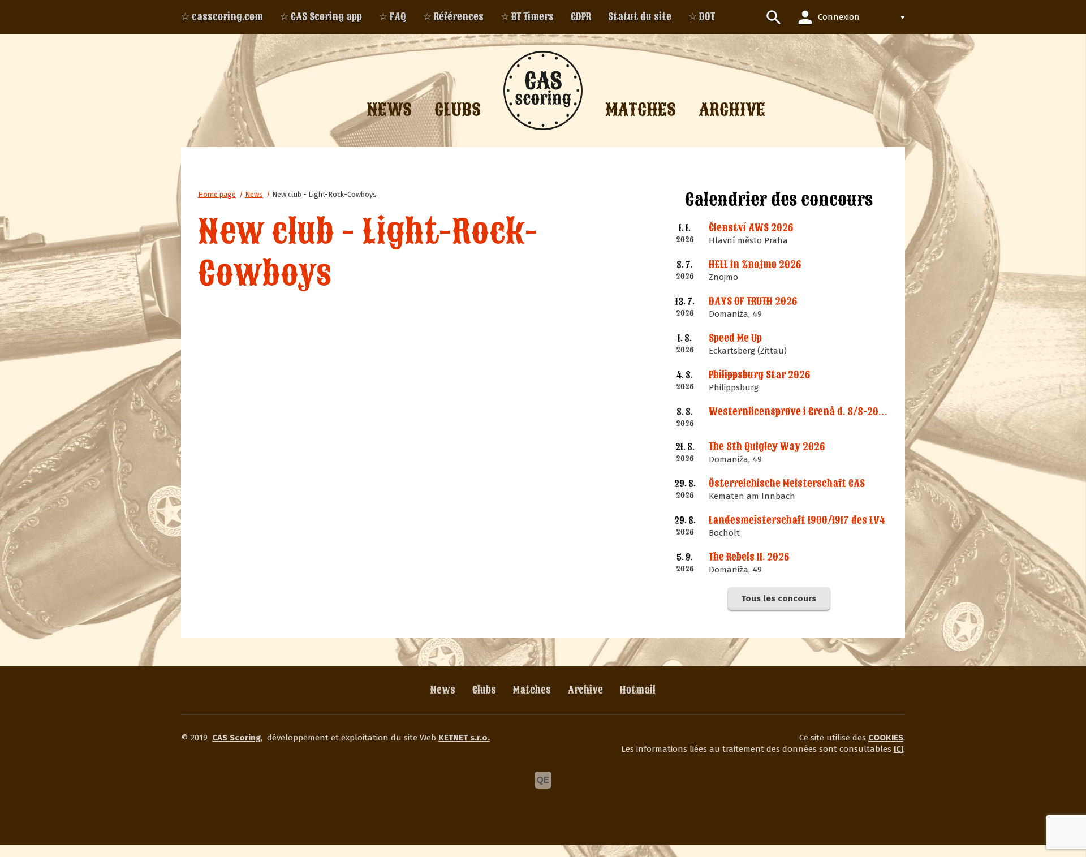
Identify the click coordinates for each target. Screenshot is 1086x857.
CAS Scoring (236, 738)
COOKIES (885, 738)
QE (543, 780)
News (254, 194)
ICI (898, 749)
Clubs (484, 689)
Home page (217, 194)
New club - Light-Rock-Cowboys (324, 194)
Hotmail (638, 689)
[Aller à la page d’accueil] (543, 90)
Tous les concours (779, 598)
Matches (532, 689)
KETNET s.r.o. (464, 738)
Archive (585, 689)
